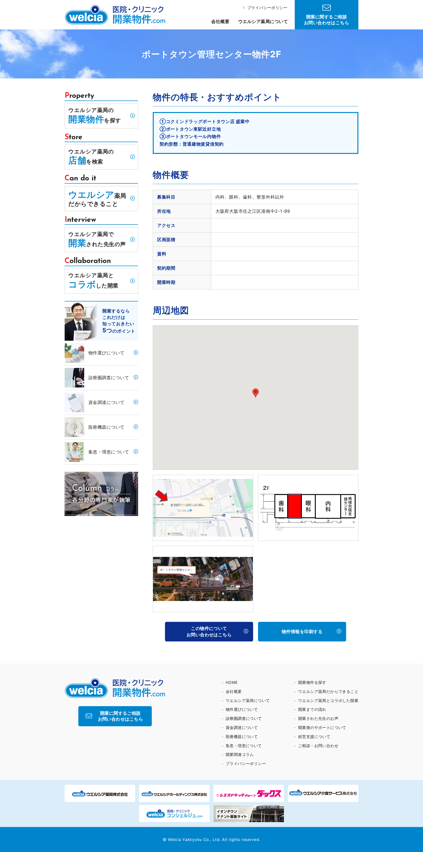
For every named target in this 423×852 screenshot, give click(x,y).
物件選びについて (106, 352)
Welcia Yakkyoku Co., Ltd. (194, 839)
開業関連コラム (240, 754)
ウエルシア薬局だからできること (328, 691)
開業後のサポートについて (322, 727)
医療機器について (106, 427)
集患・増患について (108, 451)
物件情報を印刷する (302, 631)
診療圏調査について (108, 377)
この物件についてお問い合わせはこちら (209, 631)
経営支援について (314, 736)
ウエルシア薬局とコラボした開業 (328, 700)
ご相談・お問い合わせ (318, 745)
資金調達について (106, 402)
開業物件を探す (312, 682)
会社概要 (220, 21)
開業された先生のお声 (318, 718)
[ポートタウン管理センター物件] (203, 507)
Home (232, 682)
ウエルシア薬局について (263, 21)
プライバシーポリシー (267, 7)
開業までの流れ (312, 709)
